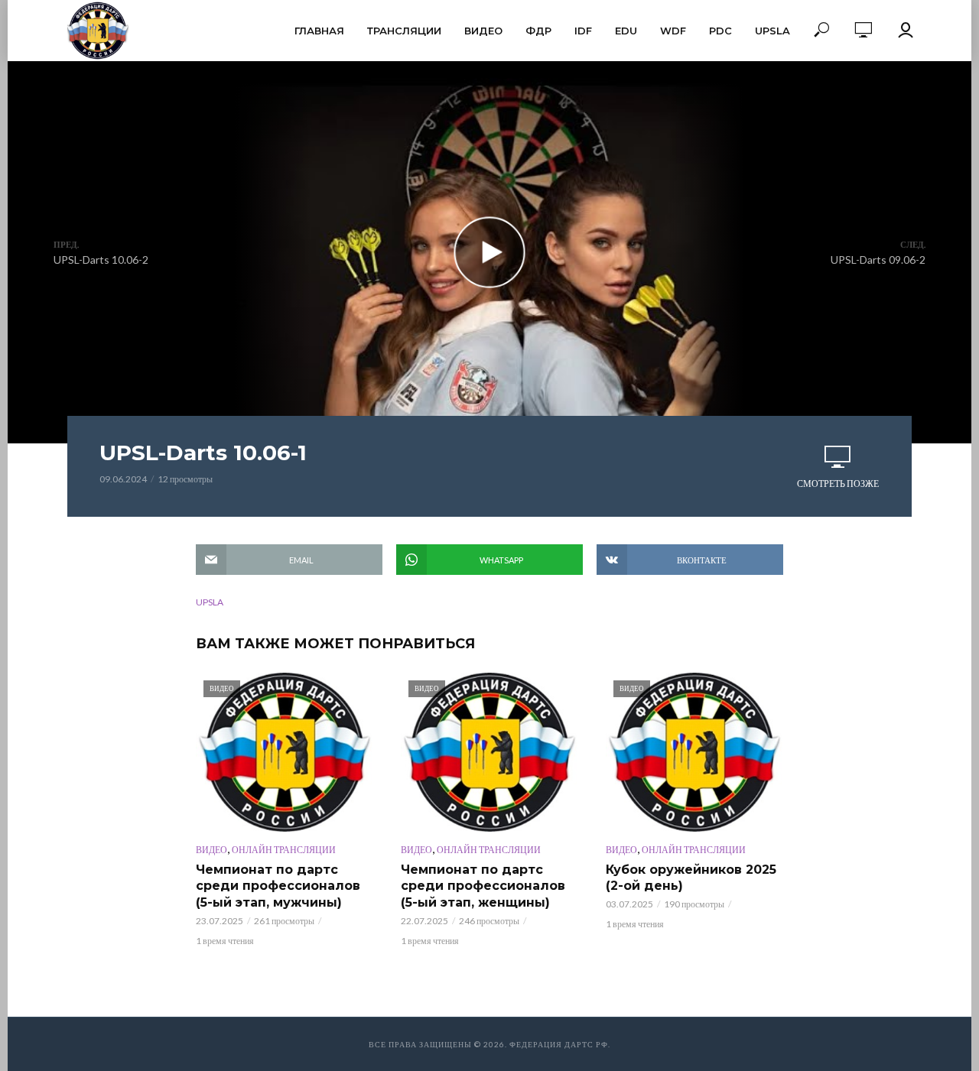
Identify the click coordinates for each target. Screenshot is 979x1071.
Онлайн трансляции (284, 849)
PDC (720, 30)
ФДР (538, 30)
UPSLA (772, 30)
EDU (626, 30)
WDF (673, 30)
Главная (319, 30)
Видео (483, 30)
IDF (583, 30)
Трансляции (404, 30)
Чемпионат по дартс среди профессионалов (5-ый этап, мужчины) (278, 886)
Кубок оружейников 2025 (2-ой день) (691, 878)
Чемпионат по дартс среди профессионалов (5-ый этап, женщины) (483, 886)
